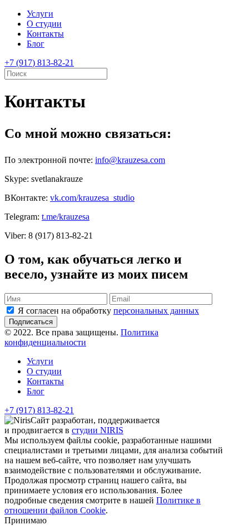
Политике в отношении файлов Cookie (102, 505)
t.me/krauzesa (65, 216)
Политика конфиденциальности (81, 337)
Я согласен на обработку (108, 310)
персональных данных (156, 310)
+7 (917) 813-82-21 (39, 62)
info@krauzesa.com (130, 160)
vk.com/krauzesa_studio (92, 197)
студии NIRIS (97, 430)
